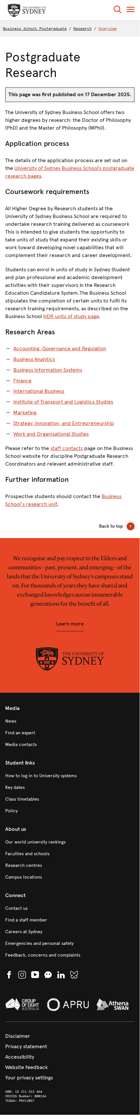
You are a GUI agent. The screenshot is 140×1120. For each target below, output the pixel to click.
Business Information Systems (47, 370)
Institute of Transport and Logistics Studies (63, 402)
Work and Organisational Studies (51, 434)
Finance (22, 381)
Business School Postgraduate (35, 28)
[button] (117, 11)
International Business (38, 391)
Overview (107, 28)
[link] (69, 721)
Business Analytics (34, 359)
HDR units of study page (71, 316)
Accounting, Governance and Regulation (59, 348)
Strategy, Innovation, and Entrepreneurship (63, 423)
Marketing (24, 412)
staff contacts (66, 448)
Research (82, 28)
